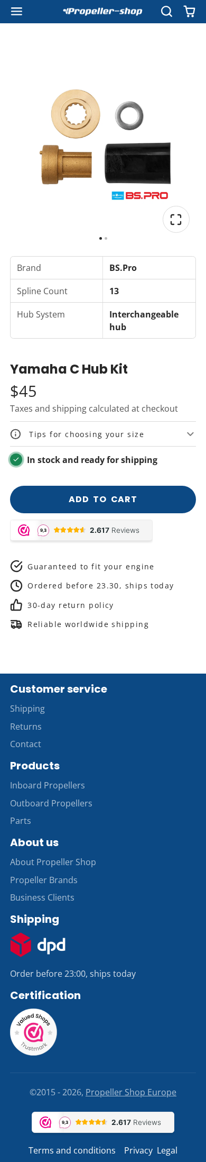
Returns (26, 726)
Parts (20, 821)
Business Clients (42, 897)
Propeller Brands (44, 880)
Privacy (138, 1150)
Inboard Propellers (47, 785)
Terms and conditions (72, 1150)
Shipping (27, 708)
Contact (25, 744)
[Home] (103, 11)
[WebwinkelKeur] (34, 1053)
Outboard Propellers (51, 803)
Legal (167, 1150)
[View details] (38, 944)
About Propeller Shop (53, 862)
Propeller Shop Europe (131, 1092)
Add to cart (103, 499)
